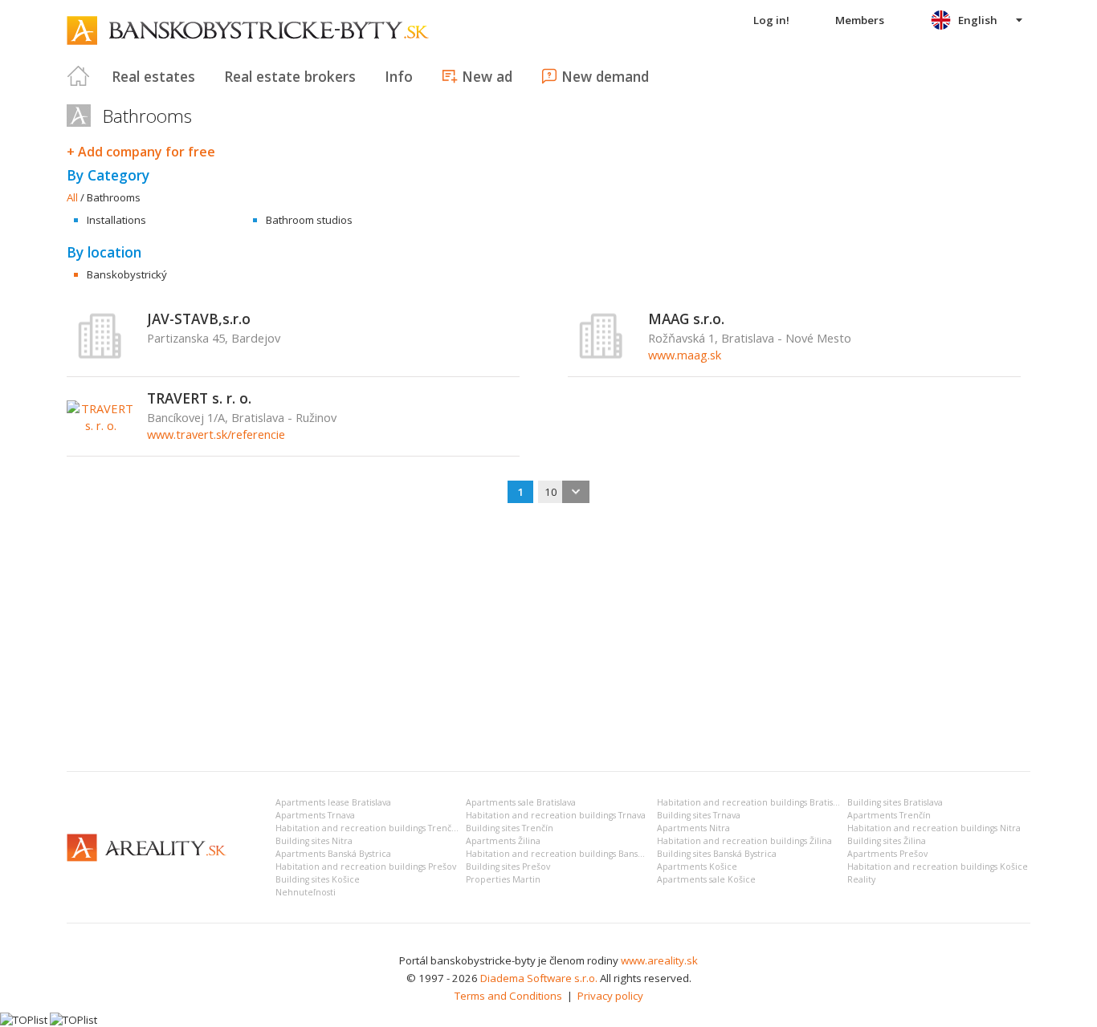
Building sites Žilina (886, 840)
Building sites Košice (317, 879)
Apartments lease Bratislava (333, 802)
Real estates (153, 76)
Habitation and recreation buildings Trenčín (367, 828)
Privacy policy (610, 995)
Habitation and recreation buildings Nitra (934, 828)
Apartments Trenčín (889, 815)
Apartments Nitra (693, 828)
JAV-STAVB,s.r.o (199, 318)
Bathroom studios (309, 220)
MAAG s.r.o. (686, 318)
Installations (116, 220)
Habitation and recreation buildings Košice (937, 866)
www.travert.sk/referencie (216, 434)
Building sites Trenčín (509, 828)
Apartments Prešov (887, 853)
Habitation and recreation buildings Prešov (365, 866)
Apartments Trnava (315, 815)
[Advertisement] (548, 638)
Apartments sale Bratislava (521, 802)
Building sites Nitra (314, 840)
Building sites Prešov (508, 866)
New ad (487, 76)
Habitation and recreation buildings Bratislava (753, 802)
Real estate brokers (290, 76)
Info (399, 76)
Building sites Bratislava (895, 802)
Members (859, 20)
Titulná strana (79, 76)
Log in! (771, 20)
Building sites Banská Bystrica (717, 853)
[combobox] (563, 492)
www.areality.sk (659, 960)
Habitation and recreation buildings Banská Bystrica (574, 853)
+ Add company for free (141, 151)
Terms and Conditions (508, 995)
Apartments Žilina (503, 840)
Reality (861, 879)
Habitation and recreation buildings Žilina (744, 840)
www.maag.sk (684, 355)
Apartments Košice (697, 866)
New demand (605, 76)
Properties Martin (503, 879)
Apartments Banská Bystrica (333, 853)
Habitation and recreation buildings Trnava (556, 815)
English (977, 20)
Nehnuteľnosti (305, 892)
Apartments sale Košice (706, 879)
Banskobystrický (127, 274)
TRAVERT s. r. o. (199, 398)
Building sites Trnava (698, 815)
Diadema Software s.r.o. (538, 978)
